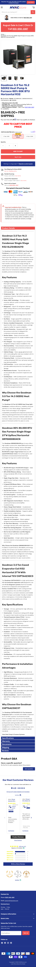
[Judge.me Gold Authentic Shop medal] (9, 874)
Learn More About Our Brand (18, 964)
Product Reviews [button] (18, 837)
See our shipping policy (10, 171)
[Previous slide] (4, 818)
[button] (4, 78)
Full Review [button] (11, 830)
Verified (17, 880)
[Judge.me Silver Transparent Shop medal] (18, 874)
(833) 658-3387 (29, 107)
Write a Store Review (18, 864)
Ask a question (29, 769)
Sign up (26, 933)
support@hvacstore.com (11, 900)
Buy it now (18, 157)
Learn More (30, 2)
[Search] (33, 12)
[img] (11, 803)
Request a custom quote (26, 164)
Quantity (3, 142)
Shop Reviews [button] (18, 840)
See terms (18, 176)
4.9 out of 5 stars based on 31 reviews (18, 792)
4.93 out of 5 (22, 846)
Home (2, 34)
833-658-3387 (20, 28)
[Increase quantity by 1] (15, 145)
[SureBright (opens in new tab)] (33, 132)
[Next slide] (31, 818)
